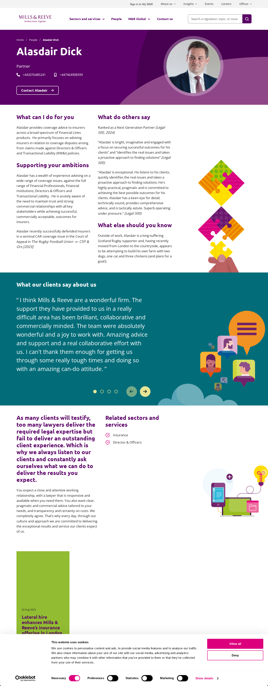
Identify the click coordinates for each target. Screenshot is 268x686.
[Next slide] (145, 391)
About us (166, 4)
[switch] (112, 678)
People (116, 19)
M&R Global (137, 19)
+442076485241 (34, 75)
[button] (95, 391)
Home (20, 40)
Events (209, 4)
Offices (243, 4)
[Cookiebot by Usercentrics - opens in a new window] (25, 678)
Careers (226, 4)
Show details (204, 678)
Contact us (165, 19)
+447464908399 (71, 75)
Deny (235, 655)
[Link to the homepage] (35, 19)
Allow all (235, 643)
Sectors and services (84, 19)
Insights (188, 4)
